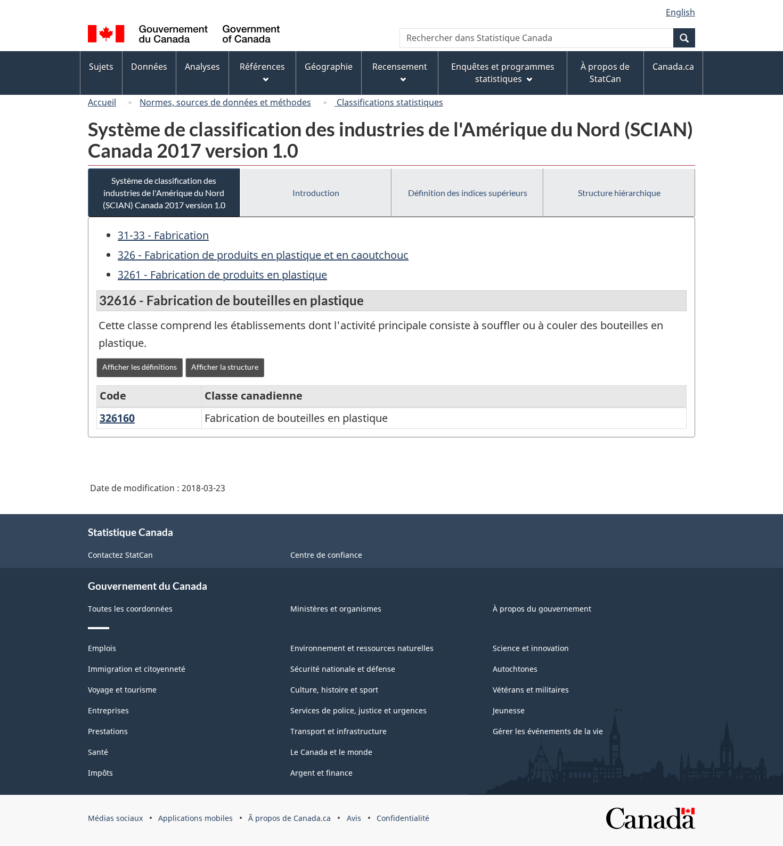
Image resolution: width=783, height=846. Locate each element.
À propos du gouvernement (542, 609)
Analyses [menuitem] (202, 66)
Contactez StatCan (120, 555)
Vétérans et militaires (531, 690)
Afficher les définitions (139, 366)
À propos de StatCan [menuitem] (605, 73)
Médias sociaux (115, 818)
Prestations (108, 731)
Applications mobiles (195, 818)
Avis (354, 818)
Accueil (102, 102)
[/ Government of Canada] (184, 35)
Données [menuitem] (149, 66)
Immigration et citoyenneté (136, 669)
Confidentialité (403, 818)
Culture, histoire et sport (334, 690)
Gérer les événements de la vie (548, 731)
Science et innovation (531, 648)
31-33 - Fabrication (163, 235)
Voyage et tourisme (122, 690)
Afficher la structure (224, 366)
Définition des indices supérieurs (467, 193)
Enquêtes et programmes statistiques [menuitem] (502, 73)
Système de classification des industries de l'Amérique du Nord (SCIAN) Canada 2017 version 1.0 (164, 192)
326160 (117, 418)
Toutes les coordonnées (130, 609)
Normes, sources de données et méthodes (225, 102)
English (680, 12)
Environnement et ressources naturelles (362, 648)
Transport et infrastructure (338, 731)
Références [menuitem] (262, 66)
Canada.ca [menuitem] (673, 66)
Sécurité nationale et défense (342, 669)
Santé (98, 752)
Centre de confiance (326, 555)
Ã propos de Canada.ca (289, 818)
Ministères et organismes (335, 609)
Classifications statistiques (389, 102)
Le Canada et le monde (331, 752)
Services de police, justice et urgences (358, 710)
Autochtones (515, 669)
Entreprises (108, 710)
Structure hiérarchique (619, 193)
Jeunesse (509, 710)
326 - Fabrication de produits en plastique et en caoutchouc (263, 255)
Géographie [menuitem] (329, 66)
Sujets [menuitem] (101, 66)
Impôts (100, 773)
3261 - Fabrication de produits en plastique (222, 274)
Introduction (315, 193)
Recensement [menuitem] (399, 66)
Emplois (102, 648)
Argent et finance (321, 773)
